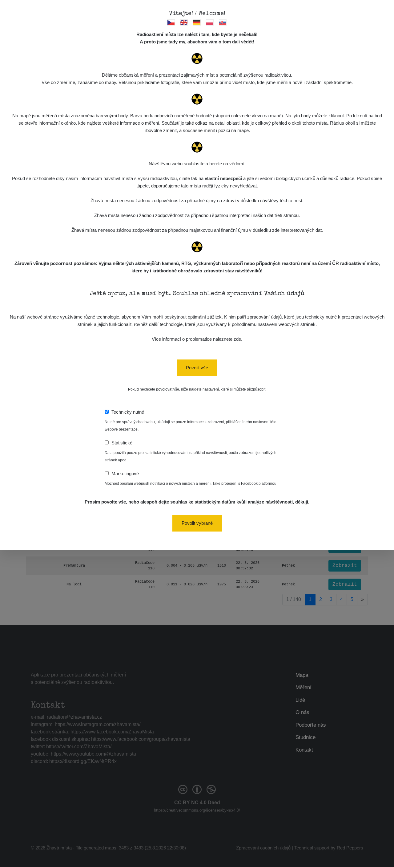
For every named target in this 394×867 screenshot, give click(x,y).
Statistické (121, 442)
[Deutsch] (197, 22)
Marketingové (125, 473)
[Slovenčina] (223, 22)
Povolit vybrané (197, 523)
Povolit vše (197, 367)
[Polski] (210, 22)
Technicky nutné (127, 412)
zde (237, 339)
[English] (184, 22)
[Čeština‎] (171, 22)
